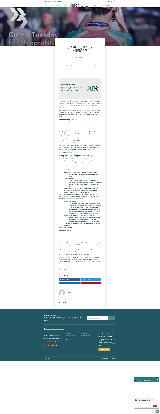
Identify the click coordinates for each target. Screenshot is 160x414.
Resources (108, 5)
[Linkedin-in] (111, 1)
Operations (80, 42)
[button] (69, 279)
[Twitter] (108, 1)
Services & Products (61, 5)
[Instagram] (114, 1)
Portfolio (94, 5)
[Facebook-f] (105, 1)
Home (47, 5)
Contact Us (100, 5)
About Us (53, 5)
